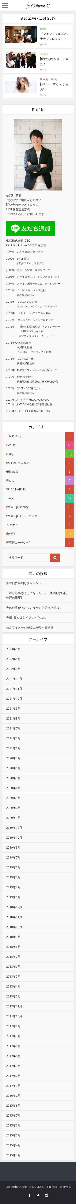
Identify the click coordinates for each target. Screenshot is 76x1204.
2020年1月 (13, 818)
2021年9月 (13, 708)
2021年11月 (14, 689)
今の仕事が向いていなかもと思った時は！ (34, 607)
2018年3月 (13, 996)
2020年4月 (13, 788)
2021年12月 (14, 679)
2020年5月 (13, 778)
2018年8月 (13, 947)
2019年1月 (13, 897)
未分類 (44, 54)
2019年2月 (13, 887)
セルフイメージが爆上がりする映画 (29, 627)
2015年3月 (13, 1155)
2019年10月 (14, 837)
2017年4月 (13, 1056)
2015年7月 (13, 1115)
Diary (43, 29)
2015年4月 (13, 1145)
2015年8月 (13, 1105)
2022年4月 (13, 659)
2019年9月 (13, 847)
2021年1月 (13, 748)
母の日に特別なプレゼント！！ (27, 583)
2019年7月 (13, 857)
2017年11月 (14, 1006)
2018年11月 (14, 917)
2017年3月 (13, 1066)
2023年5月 (13, 649)
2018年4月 (13, 986)
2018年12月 (14, 907)
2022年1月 (13, 669)
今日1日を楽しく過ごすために (26, 617)
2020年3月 (13, 798)
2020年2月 (13, 808)
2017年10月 (14, 1016)
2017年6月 (13, 1046)
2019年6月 (13, 867)
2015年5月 (13, 1135)
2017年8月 (13, 1036)
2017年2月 (13, 1076)
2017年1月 (13, 1086)
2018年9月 (13, 937)
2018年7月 (13, 957)
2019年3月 (13, 877)
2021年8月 (13, 718)
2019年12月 (14, 828)
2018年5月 (13, 976)
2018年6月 (13, 967)
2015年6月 (13, 1125)
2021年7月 (13, 728)
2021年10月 (14, 699)
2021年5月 (13, 738)
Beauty (44, 79)
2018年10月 (14, 927)
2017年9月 (13, 1026)
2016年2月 (13, 1096)
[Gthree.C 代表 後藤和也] (37, 5)
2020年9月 (13, 758)
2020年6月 (13, 768)
